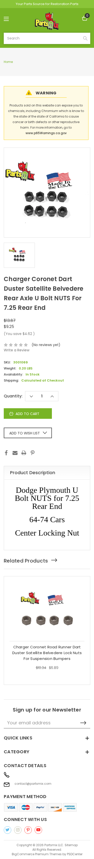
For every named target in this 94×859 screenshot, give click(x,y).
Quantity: (13, 396)
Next (56, 560)
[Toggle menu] (11, 19)
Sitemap (71, 845)
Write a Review (16, 350)
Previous (43, 560)
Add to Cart (47, 650)
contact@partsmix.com (33, 784)
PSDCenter (74, 854)
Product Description (32, 472)
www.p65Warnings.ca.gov (46, 133)
